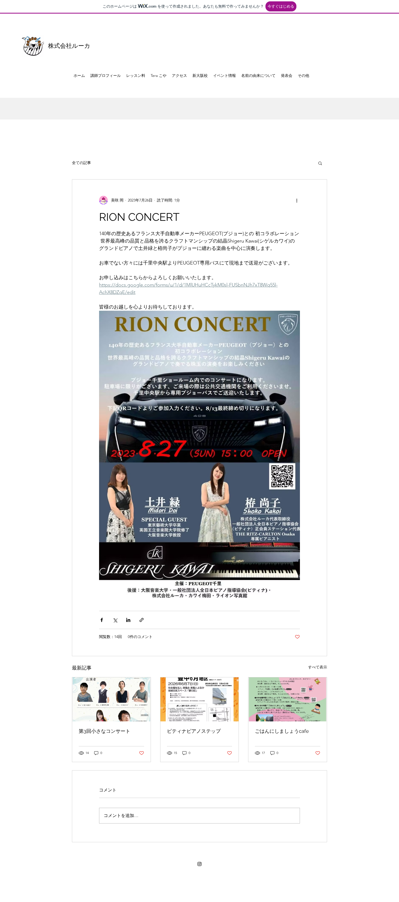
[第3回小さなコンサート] (111, 699)
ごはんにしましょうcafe (282, 731)
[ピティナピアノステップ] (199, 699)
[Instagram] (199, 864)
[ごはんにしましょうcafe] (287, 699)
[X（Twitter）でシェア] (115, 620)
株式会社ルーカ (69, 45)
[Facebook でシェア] (101, 620)
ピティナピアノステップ (194, 731)
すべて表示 (317, 667)
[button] (320, 163)
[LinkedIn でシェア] (128, 620)
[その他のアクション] (296, 200)
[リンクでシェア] (141, 620)
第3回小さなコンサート (104, 731)
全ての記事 (81, 162)
